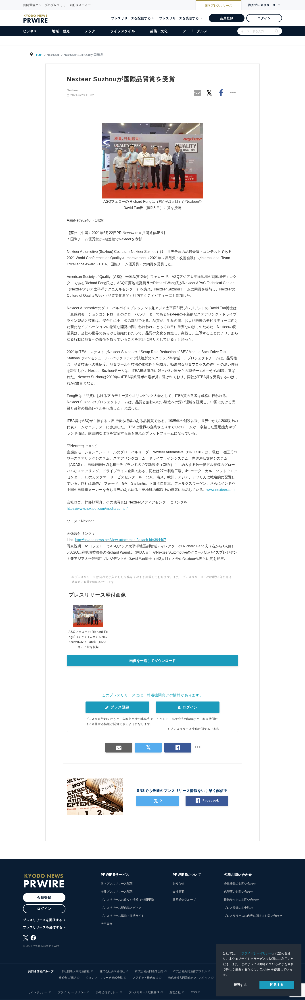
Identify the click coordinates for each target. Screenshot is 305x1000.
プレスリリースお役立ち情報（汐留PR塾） (129, 899)
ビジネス (30, 31)
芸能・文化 (159, 31)
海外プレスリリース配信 (117, 891)
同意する (276, 984)
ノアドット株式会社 (145, 977)
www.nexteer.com (220, 490)
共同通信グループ (184, 899)
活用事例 (106, 923)
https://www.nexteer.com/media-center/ (97, 508)
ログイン (264, 18)
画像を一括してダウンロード (152, 661)
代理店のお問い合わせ (238, 891)
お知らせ (178, 883)
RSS (194, 992)
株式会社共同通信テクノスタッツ (189, 977)
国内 (218, 5)
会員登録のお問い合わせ (240, 883)
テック (90, 31)
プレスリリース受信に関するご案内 (194, 729)
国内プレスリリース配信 (117, 883)
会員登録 (226, 18)
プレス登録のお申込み (238, 907)
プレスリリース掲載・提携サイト (122, 915)
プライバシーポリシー (256, 953)
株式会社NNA (67, 977)
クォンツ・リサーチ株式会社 (104, 977)
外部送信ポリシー (107, 992)
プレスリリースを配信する (131, 18)
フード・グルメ (195, 31)
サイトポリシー (38, 992)
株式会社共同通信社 (112, 971)
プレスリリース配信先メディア (121, 907)
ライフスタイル (122, 31)
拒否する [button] (240, 985)
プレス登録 (119, 707)
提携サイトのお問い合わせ (241, 899)
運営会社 (175, 992)
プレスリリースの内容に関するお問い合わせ (253, 915)
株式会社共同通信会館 (149, 971)
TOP (39, 55)
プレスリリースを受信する (179, 18)
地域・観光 (61, 31)
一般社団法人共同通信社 (74, 971)
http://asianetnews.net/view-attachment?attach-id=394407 (120, 540)
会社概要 (178, 891)
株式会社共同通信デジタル (190, 971)
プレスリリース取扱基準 (144, 992)
